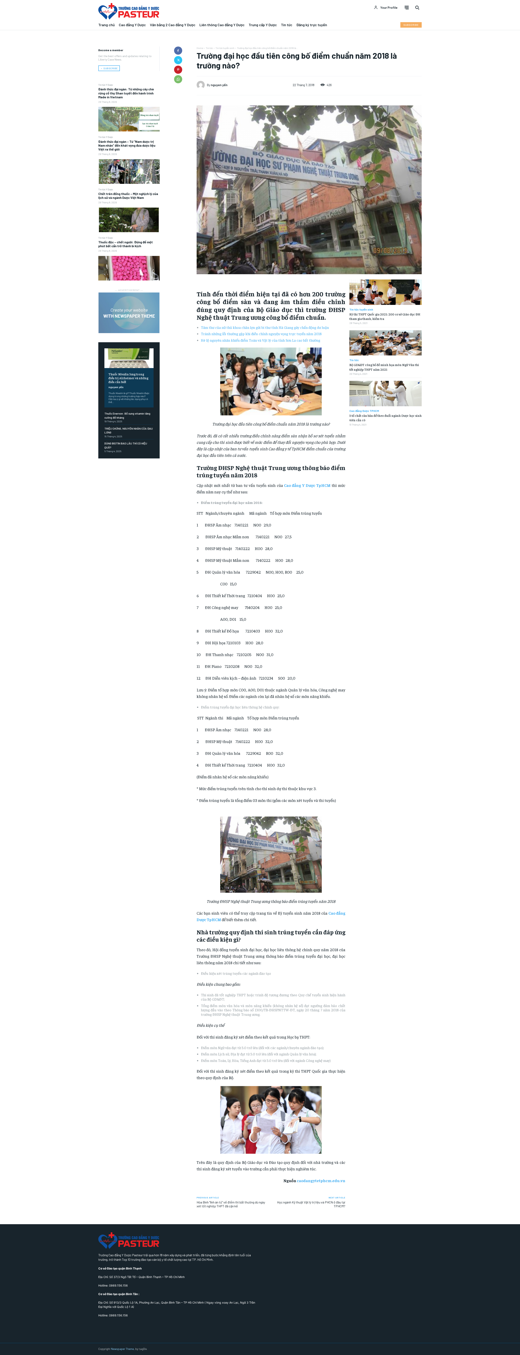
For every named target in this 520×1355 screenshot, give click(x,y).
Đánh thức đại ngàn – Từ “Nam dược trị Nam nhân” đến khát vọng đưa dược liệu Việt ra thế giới (126, 145)
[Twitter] (178, 60)
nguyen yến (116, 387)
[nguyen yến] (202, 85)
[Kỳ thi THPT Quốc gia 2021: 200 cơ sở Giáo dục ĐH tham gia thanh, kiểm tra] (385, 292)
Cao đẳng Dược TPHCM (364, 411)
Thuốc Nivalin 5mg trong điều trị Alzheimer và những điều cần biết (128, 378)
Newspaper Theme (122, 1349)
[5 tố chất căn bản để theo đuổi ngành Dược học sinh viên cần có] (385, 393)
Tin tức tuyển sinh (225, 48)
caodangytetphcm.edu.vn (321, 1180)
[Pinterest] (178, 70)
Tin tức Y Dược (105, 84)
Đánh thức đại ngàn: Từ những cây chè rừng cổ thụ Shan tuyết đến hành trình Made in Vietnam (126, 93)
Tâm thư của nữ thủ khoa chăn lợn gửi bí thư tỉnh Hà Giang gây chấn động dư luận (265, 327)
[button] (417, 7)
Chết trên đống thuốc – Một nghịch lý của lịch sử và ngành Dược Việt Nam (128, 195)
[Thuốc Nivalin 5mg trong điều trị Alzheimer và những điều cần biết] (129, 358)
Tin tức (209, 48)
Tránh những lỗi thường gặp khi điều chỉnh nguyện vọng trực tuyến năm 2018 (261, 333)
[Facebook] (178, 51)
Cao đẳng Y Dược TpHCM (307, 485)
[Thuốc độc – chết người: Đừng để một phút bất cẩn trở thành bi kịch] (129, 268)
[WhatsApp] (178, 79)
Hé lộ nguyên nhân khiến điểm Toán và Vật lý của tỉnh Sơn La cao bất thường (260, 340)
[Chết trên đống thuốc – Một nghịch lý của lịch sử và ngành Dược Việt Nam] (129, 220)
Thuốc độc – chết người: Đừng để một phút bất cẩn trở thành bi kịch (125, 244)
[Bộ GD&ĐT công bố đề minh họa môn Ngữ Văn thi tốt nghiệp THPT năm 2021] (385, 343)
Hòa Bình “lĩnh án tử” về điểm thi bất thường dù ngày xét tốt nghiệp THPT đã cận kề (231, 1204)
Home (200, 48)
